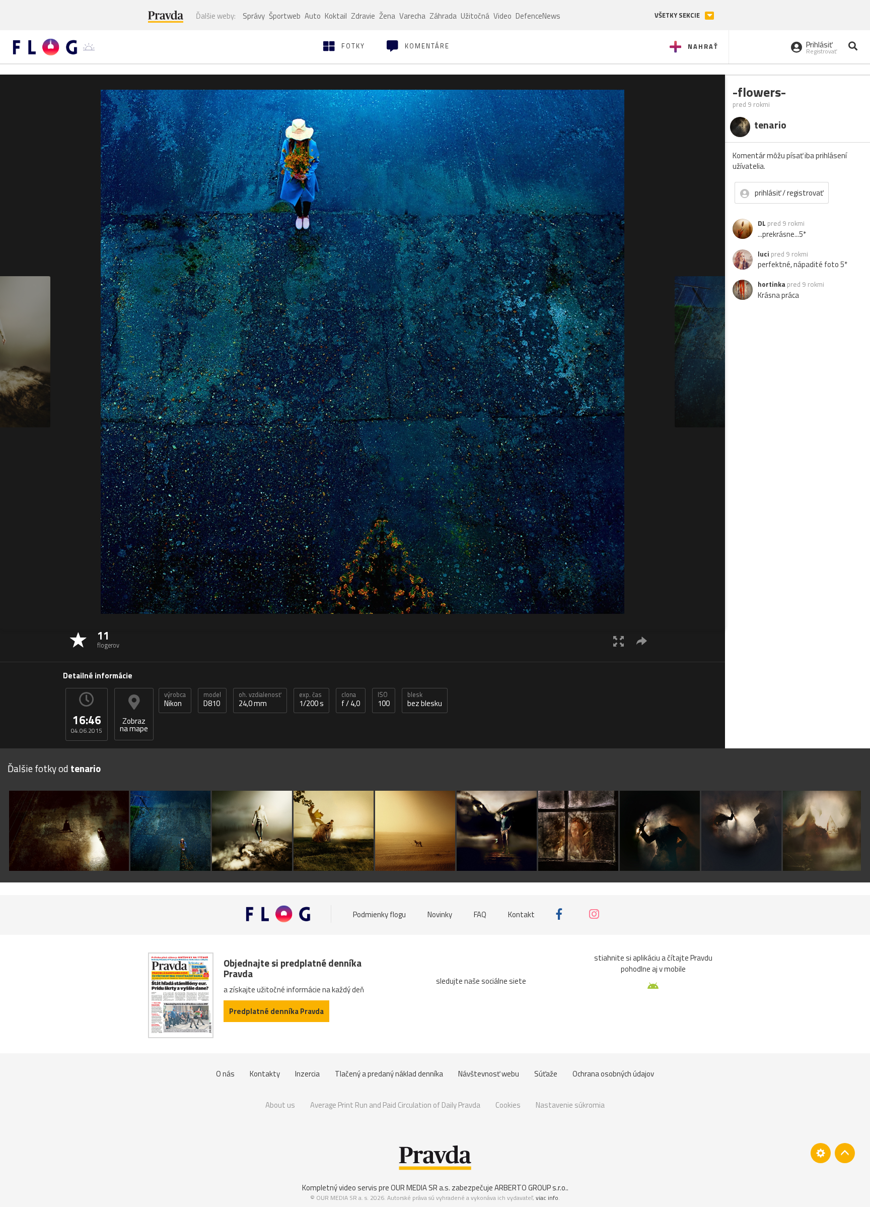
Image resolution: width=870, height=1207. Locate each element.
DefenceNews (538, 16)
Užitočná (475, 16)
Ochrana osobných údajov (613, 1073)
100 (384, 699)
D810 (212, 699)
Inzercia (307, 1073)
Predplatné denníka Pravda (276, 1011)
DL (762, 223)
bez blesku (424, 699)
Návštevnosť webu (488, 1073)
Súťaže (545, 1073)
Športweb (285, 16)
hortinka (771, 284)
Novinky (439, 914)
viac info (547, 1197)
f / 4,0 (350, 699)
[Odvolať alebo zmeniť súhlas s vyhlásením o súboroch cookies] (821, 1153)
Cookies (508, 1105)
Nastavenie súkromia (570, 1105)
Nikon (175, 699)
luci (763, 254)
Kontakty (265, 1073)
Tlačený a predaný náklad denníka (389, 1073)
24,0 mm (260, 699)
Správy (254, 16)
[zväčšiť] (618, 641)
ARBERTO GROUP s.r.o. (530, 1187)
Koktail (336, 16)
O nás (225, 1073)
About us (280, 1105)
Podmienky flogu (379, 914)
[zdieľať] (641, 641)
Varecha (412, 16)
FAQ (480, 914)
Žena (387, 16)
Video (502, 16)
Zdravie (363, 16)
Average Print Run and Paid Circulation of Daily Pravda (395, 1105)
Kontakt (521, 914)
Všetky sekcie (678, 15)
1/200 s (311, 699)
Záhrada (443, 16)
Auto (313, 16)
